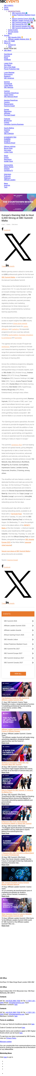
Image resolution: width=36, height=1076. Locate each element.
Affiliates (7, 113)
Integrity (7, 169)
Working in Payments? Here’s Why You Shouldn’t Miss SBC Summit (15, 763)
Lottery (6, 132)
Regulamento (8, 104)
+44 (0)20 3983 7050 (12, 1001)
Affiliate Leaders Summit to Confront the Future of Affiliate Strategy (16, 730)
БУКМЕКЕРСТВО (10, 137)
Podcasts (7, 176)
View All (18, 674)
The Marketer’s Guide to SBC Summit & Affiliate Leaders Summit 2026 (15, 699)
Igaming (7, 82)
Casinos (7, 91)
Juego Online (8, 95)
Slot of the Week (10, 67)
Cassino (7, 102)
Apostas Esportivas (11, 100)
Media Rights (8, 167)
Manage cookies (6, 1042)
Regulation (8, 111)
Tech (5, 187)
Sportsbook (8, 54)
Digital (6, 158)
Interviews (7, 174)
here (15, 1004)
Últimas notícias (9, 146)
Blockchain (8, 121)
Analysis (7, 185)
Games (6, 109)
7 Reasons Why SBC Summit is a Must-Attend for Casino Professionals (18, 854)
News (6, 183)
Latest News (8, 85)
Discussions (8, 74)
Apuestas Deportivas (11, 93)
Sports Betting (9, 128)
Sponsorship (8, 165)
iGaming (7, 56)
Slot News (7, 65)
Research (7, 76)
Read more (5, 710)
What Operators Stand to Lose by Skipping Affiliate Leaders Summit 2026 (17, 915)
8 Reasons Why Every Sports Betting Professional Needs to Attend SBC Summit (17, 822)
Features (7, 119)
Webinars (7, 178)
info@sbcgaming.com (16, 1003)
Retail (6, 58)
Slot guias (7, 150)
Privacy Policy (11, 1038)
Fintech (6, 122)
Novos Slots (8, 148)
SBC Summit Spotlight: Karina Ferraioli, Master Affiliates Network (15, 883)
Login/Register (9, 72)
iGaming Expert (12, 560)
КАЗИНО (7, 141)
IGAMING (7, 139)
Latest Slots (8, 63)
